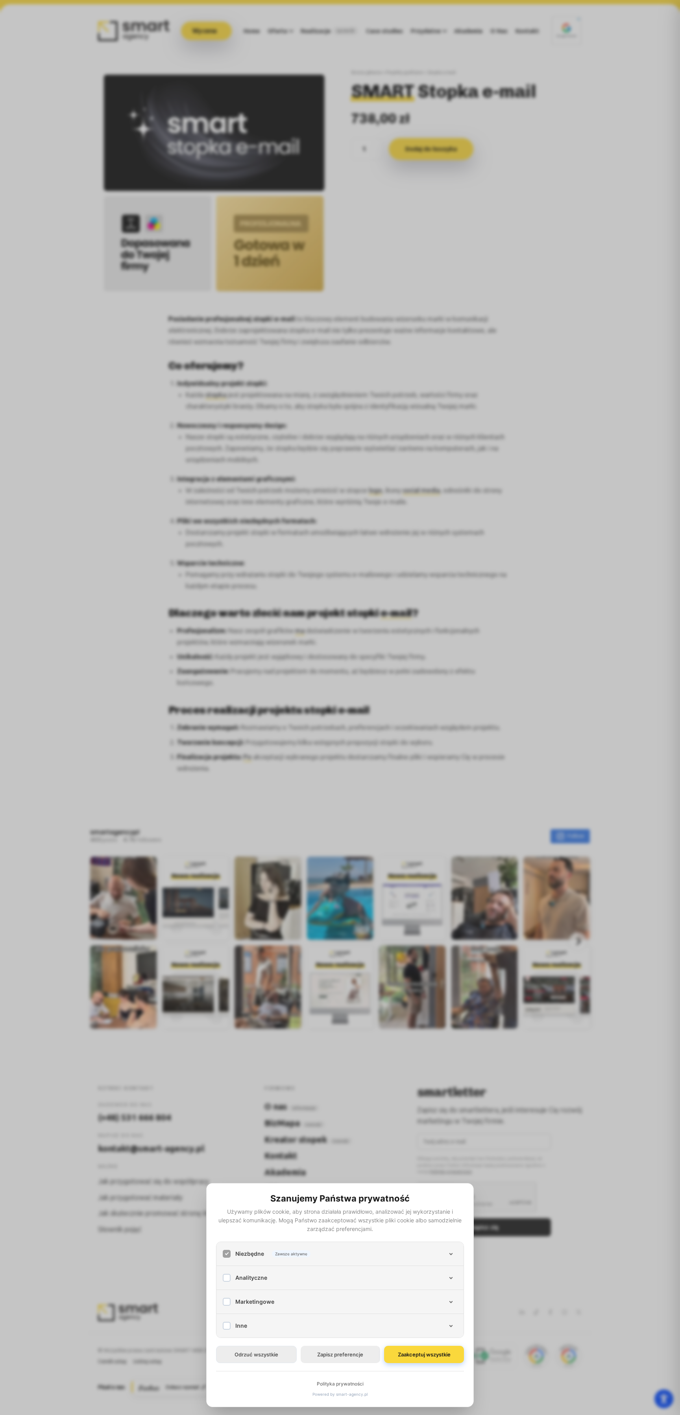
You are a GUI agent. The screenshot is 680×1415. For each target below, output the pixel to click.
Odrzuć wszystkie (256, 1354)
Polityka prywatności (340, 1384)
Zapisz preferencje (340, 1354)
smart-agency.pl (352, 1394)
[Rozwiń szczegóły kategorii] (451, 1254)
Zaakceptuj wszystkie (424, 1354)
